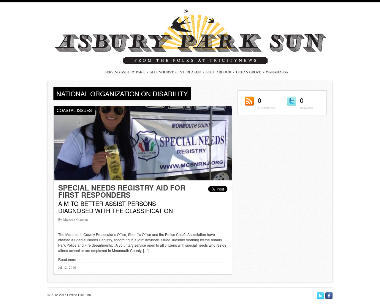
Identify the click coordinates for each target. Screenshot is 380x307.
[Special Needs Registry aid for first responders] (143, 178)
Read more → (69, 259)
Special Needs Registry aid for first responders (121, 191)
